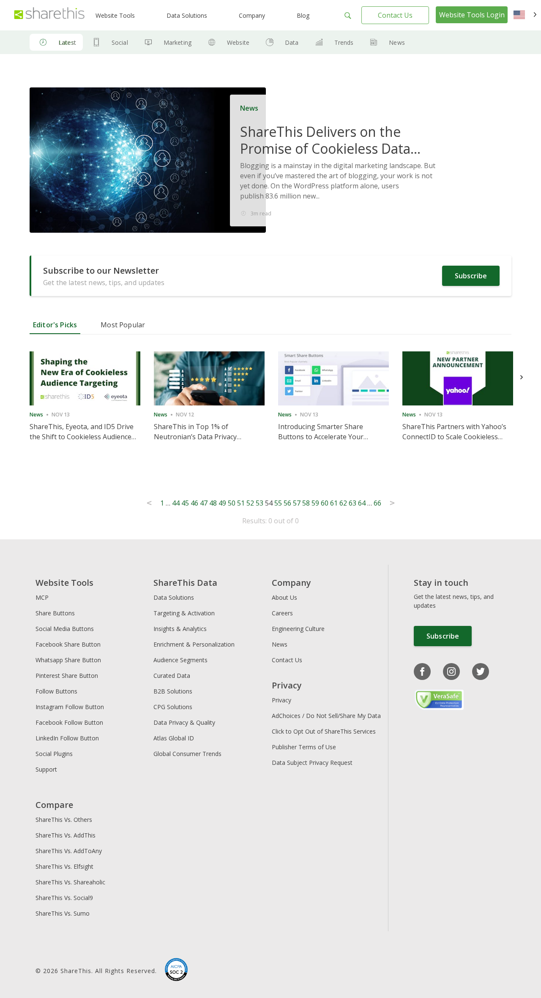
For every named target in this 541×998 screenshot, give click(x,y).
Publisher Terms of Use (304, 747)
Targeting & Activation (184, 613)
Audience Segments (180, 660)
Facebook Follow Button (69, 722)
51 (241, 503)
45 (185, 503)
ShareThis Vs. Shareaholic (70, 882)
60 (324, 503)
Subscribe (471, 275)
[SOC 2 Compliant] (176, 970)
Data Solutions (187, 15)
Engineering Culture (298, 629)
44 (176, 503)
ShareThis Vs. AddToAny (69, 851)
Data (292, 42)
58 (306, 503)
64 (362, 503)
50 (231, 503)
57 (297, 503)
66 (377, 503)
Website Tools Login (472, 14)
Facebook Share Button (68, 644)
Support (46, 769)
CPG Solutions (172, 707)
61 (334, 503)
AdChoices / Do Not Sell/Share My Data (326, 716)
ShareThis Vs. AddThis (66, 835)
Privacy (281, 700)
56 (287, 503)
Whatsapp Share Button (68, 660)
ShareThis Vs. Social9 (64, 898)
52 (250, 503)
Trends (344, 42)
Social (120, 42)
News (397, 42)
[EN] (525, 15)
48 (213, 503)
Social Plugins (54, 754)
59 (315, 503)
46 (194, 503)
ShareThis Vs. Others (64, 820)
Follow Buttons (56, 691)
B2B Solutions (172, 691)
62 (343, 503)
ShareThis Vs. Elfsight (64, 866)
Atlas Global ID (173, 738)
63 (352, 503)
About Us (284, 597)
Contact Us (395, 15)
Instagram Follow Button (70, 707)
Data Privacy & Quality (184, 722)
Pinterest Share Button (67, 676)
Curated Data (171, 676)
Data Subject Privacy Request (312, 763)
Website (238, 42)
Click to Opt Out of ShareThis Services (324, 731)
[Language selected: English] (525, 15)
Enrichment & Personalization (194, 644)
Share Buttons (55, 613)
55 (278, 503)
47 (204, 503)
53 (259, 503)
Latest (67, 42)
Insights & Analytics (180, 629)
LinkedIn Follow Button (67, 738)
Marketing (177, 42)
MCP (42, 597)
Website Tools (115, 15)
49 (222, 503)
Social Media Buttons (65, 629)
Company (252, 15)
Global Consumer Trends (187, 754)
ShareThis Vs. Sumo (63, 913)
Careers (282, 613)
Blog (303, 15)
